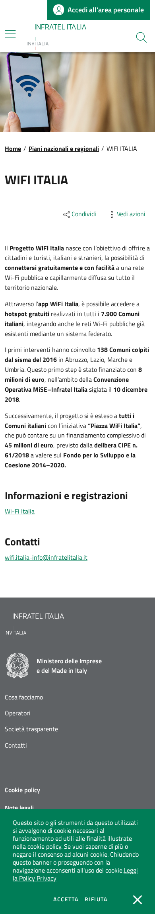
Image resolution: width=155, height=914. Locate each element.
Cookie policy (22, 790)
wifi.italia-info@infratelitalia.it (46, 557)
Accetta (65, 899)
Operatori (18, 713)
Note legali (19, 807)
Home (13, 148)
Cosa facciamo (24, 697)
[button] (141, 37)
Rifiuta (96, 899)
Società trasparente (31, 729)
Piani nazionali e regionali (64, 148)
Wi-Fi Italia (20, 511)
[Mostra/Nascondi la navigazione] (10, 33)
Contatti (16, 745)
